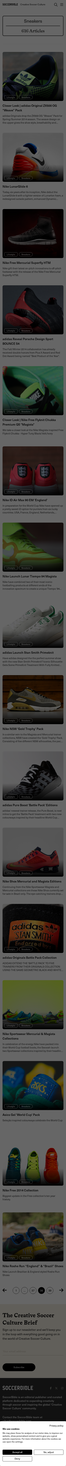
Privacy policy (56, 1425)
